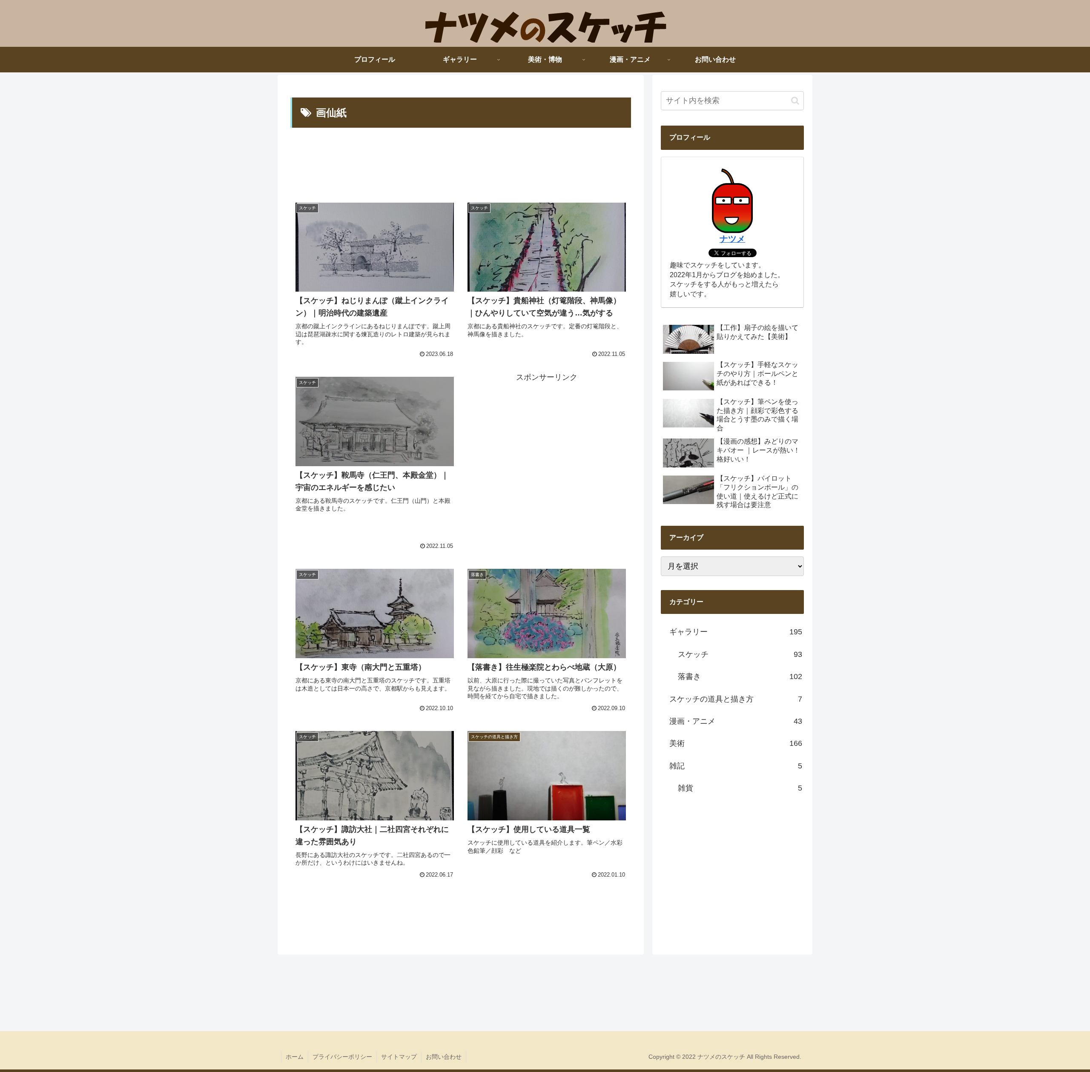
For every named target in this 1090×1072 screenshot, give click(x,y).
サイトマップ (399, 1056)
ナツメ (732, 239)
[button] (795, 101)
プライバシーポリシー (342, 1056)
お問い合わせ (444, 1056)
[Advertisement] (460, 163)
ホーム (295, 1056)
